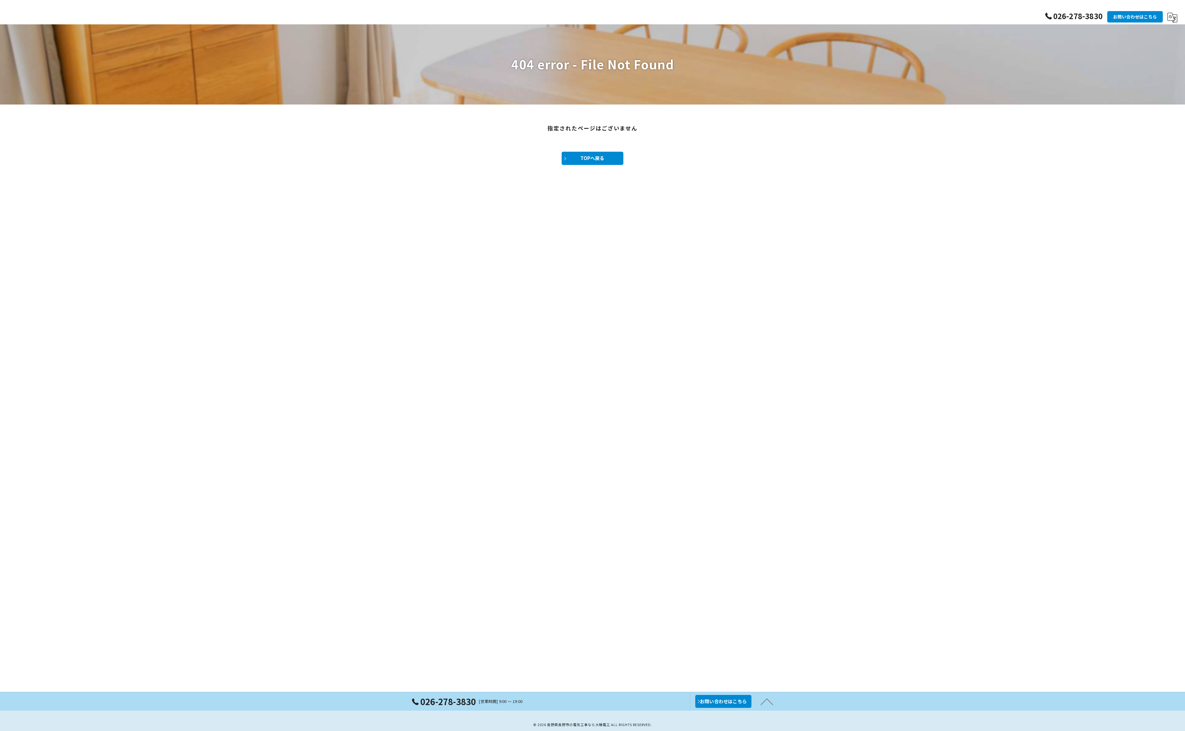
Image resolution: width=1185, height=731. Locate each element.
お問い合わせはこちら (1135, 17)
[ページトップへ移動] (767, 701)
